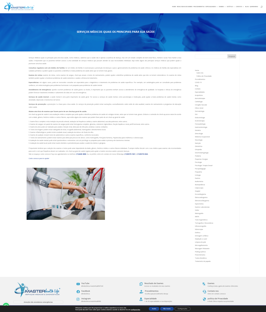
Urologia (198, 175)
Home (174, 6)
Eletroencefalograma (202, 201)
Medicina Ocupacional (202, 137)
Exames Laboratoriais (202, 207)
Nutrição (198, 143)
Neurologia (198, 140)
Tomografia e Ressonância (204, 223)
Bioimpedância (200, 185)
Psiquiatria (198, 172)
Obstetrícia (198, 146)
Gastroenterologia (201, 127)
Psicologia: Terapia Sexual (203, 165)
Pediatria (198, 156)
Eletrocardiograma (201, 197)
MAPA (197, 217)
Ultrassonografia (201, 226)
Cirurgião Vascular (201, 105)
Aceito (154, 309)
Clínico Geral (199, 108)
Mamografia (199, 213)
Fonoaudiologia (200, 124)
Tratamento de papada (203, 261)
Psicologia (198, 162)
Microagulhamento (201, 245)
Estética (230, 6)
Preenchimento (200, 255)
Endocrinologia (200, 118)
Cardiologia (199, 102)
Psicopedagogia (200, 169)
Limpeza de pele (200, 242)
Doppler (197, 191)
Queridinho (254, 6)
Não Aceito (167, 309)
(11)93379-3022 (142, 154)
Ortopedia (198, 149)
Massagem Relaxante (202, 248)
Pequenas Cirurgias (201, 159)
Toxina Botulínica (201, 258)
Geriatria (198, 130)
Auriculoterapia (200, 98)
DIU (196, 114)
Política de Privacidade (204, 76)
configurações (135, 310)
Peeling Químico (200, 252)
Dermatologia (199, 111)
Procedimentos (198, 6)
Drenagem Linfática (201, 236)
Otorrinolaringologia (201, 153)
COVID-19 (198, 82)
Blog (247, 6)
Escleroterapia (199, 121)
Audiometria (199, 181)
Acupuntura (199, 95)
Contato (239, 6)
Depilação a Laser (201, 239)
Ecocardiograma (200, 194)
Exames (221, 6)
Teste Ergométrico (201, 220)
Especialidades (210, 6)
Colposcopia (199, 188)
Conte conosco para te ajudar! (39, 158)
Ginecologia (199, 133)
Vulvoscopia (199, 229)
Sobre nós (199, 73)
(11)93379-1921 (129, 154)
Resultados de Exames (184, 6)
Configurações (182, 309)
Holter (197, 210)
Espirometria (199, 204)
